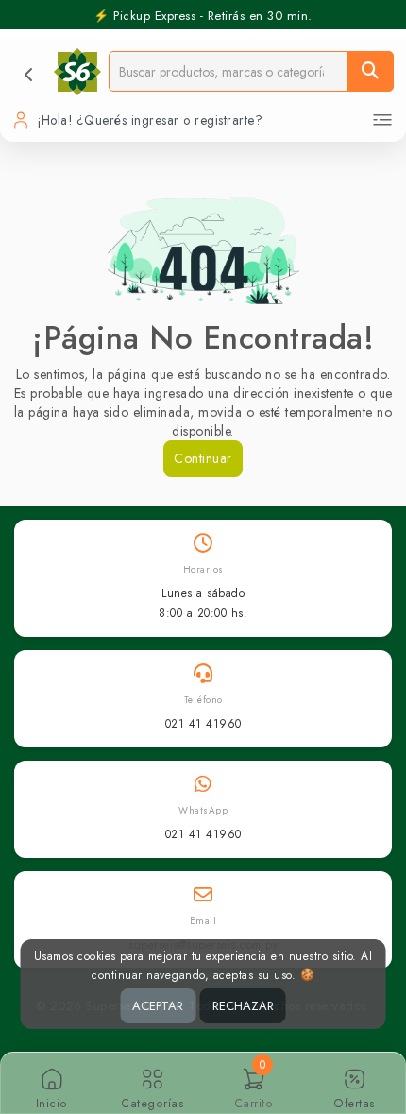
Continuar (203, 458)
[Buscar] (370, 71)
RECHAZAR (243, 1006)
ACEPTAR (157, 1006)
